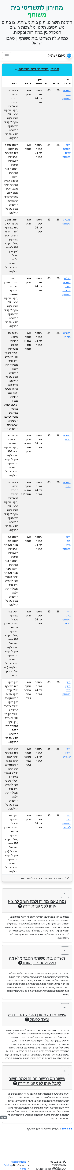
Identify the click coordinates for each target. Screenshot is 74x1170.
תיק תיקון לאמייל (67, 752)
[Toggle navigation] (6, 55)
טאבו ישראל (57, 55)
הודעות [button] (56, 1167)
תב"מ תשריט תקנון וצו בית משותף (66, 286)
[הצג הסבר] (65, 894)
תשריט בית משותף (66, 94)
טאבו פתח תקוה (18, 1161)
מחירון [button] (39, 69)
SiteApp (8, 1165)
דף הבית (67, 1129)
